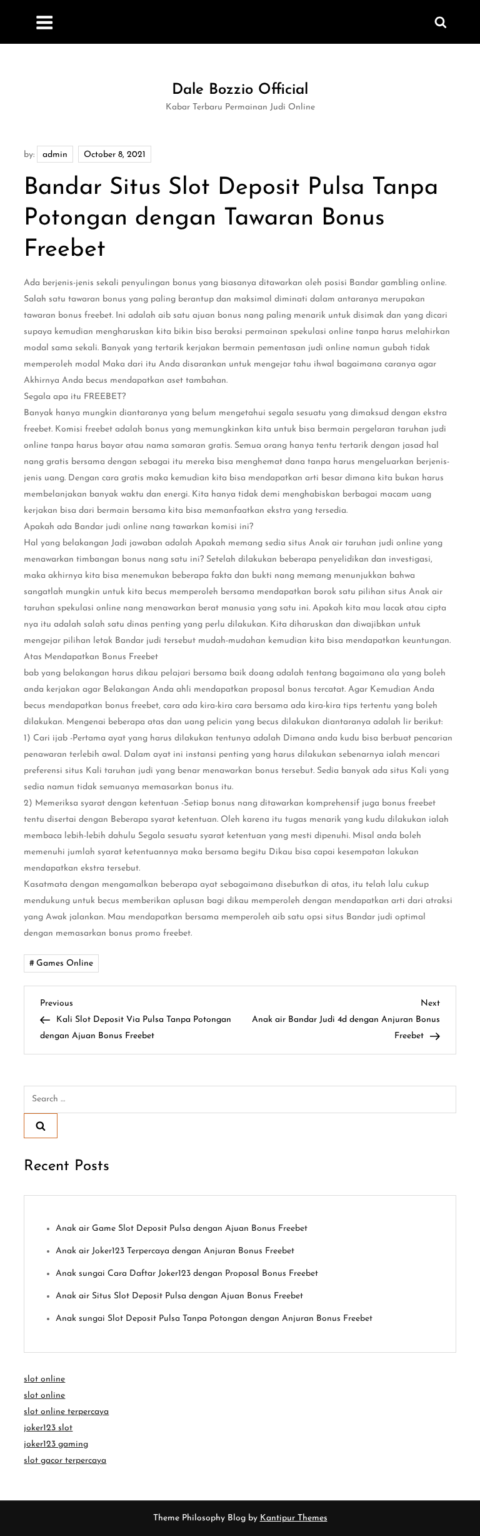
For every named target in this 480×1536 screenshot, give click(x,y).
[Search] (41, 1125)
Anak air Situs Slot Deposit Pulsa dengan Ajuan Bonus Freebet (179, 1296)
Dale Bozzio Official (240, 90)
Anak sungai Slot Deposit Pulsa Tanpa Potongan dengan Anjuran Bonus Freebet (214, 1318)
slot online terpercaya (66, 1412)
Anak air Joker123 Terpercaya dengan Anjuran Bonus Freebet (175, 1251)
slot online (44, 1379)
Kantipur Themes (294, 1518)
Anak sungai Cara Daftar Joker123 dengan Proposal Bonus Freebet (187, 1273)
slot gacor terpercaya (65, 1460)
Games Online (64, 963)
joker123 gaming (56, 1444)
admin (55, 154)
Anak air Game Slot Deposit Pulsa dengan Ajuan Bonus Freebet (182, 1228)
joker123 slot (48, 1428)
